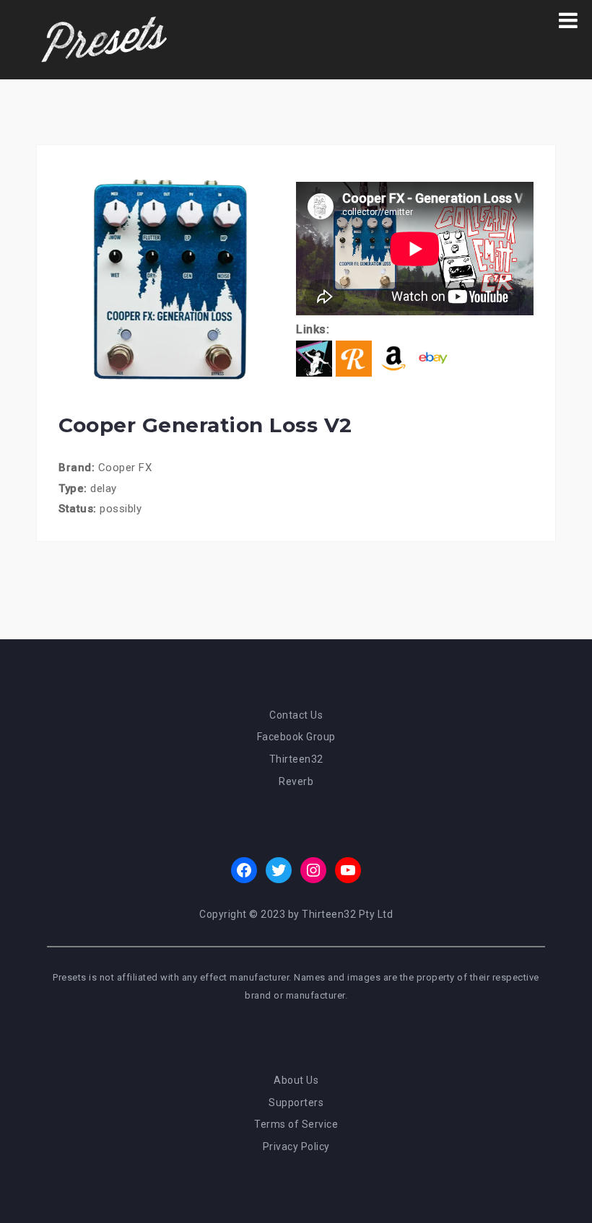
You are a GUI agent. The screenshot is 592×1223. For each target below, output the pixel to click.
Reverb (296, 781)
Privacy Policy (296, 1146)
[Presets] (105, 39)
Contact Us (296, 715)
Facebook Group (296, 736)
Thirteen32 (296, 759)
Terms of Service (296, 1124)
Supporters (296, 1102)
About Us (296, 1080)
